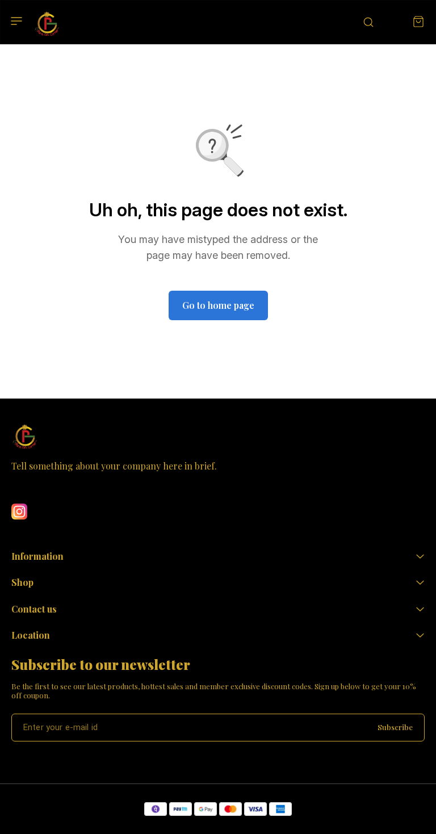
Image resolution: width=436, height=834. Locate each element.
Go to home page (218, 305)
